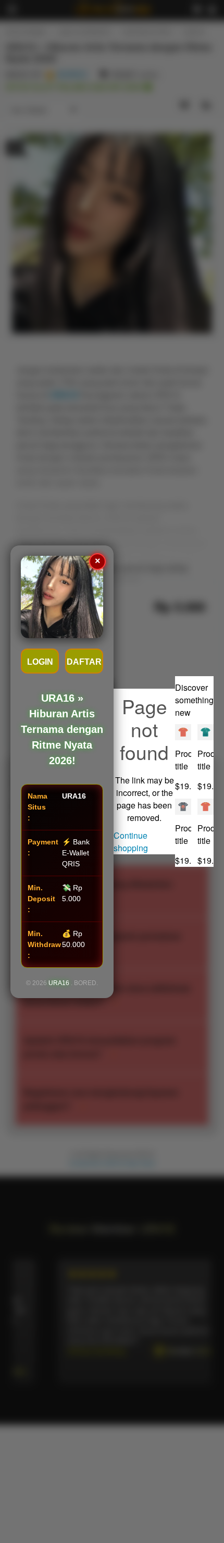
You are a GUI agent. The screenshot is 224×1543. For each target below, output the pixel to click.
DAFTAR (84, 661)
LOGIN (40, 661)
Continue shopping (131, 841)
